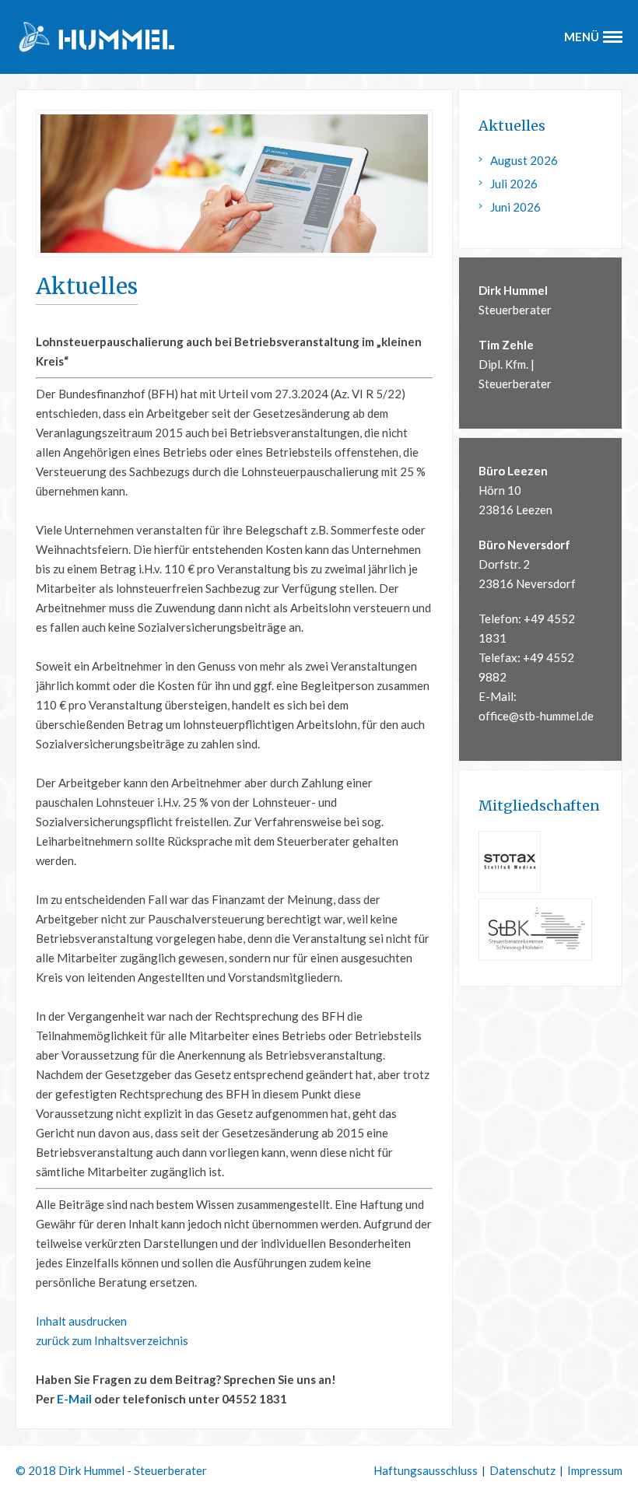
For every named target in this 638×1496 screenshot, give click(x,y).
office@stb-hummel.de (536, 716)
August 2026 (524, 160)
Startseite (319, 112)
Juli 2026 (514, 184)
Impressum (594, 1470)
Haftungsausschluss (425, 1470)
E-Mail (74, 1399)
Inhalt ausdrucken (81, 1321)
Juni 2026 (515, 207)
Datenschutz (522, 1470)
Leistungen (319, 142)
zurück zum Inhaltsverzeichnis (112, 1340)
